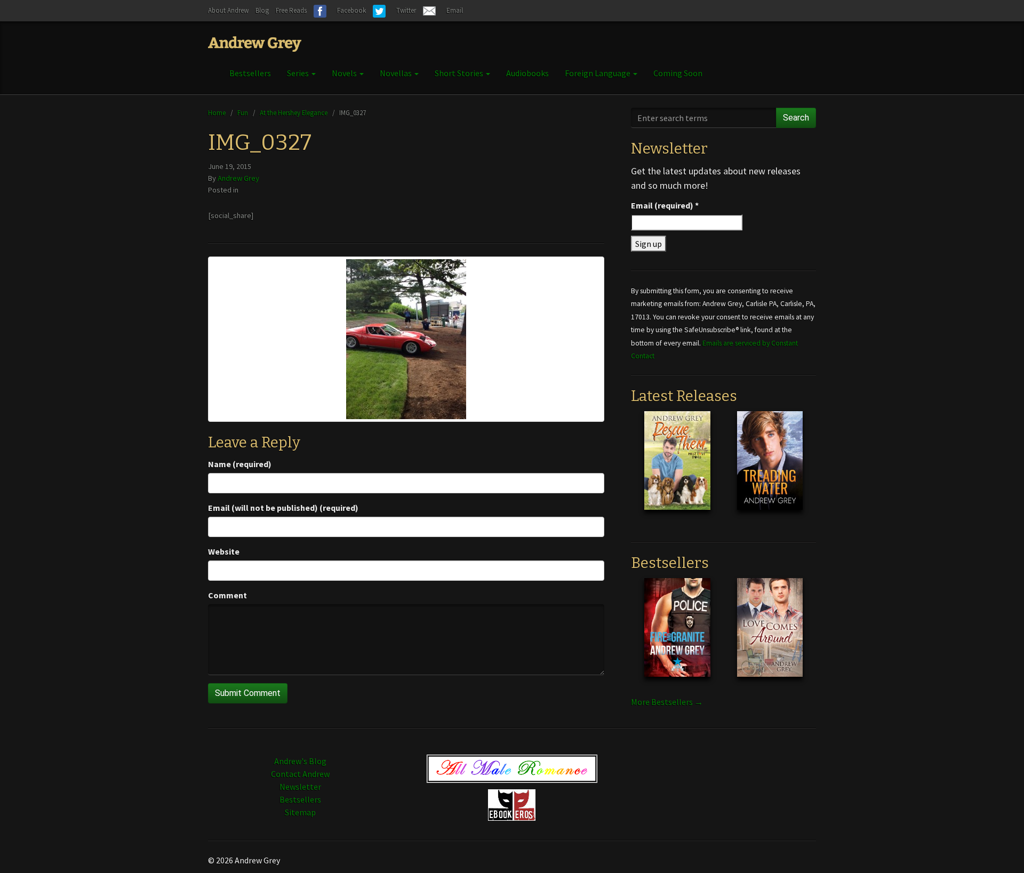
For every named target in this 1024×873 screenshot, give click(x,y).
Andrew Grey (238, 178)
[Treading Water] (770, 468)
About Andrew (228, 10)
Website (223, 551)
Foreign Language (598, 73)
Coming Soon (677, 73)
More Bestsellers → (667, 701)
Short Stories (460, 73)
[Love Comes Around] (770, 635)
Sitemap (300, 812)
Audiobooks (527, 73)
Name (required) (239, 464)
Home (217, 112)
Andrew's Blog (300, 761)
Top (998, 847)
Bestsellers (250, 73)
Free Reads (291, 10)
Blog (262, 10)
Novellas (396, 73)
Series (298, 73)
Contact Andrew (300, 773)
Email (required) (665, 205)
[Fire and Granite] (677, 635)
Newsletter (300, 786)
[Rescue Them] (677, 468)
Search (796, 118)
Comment (227, 595)
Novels (345, 73)
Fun (242, 112)
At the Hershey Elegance (293, 112)
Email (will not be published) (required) (283, 507)
